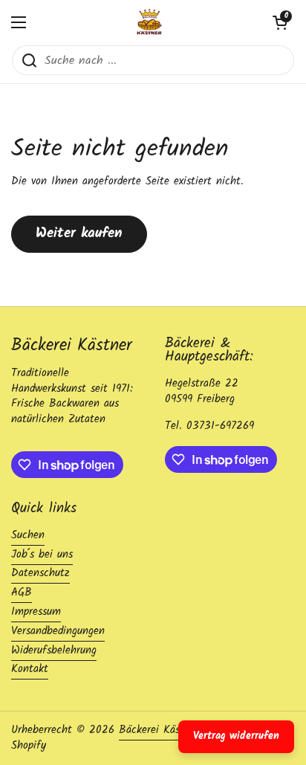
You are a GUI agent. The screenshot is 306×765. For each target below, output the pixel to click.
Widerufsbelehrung (54, 650)
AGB (21, 592)
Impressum (36, 612)
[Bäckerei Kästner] (149, 22)
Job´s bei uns (42, 555)
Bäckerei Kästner (161, 730)
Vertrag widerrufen (236, 736)
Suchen (28, 535)
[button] (280, 22)
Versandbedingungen (58, 631)
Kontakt (29, 669)
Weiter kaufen (79, 233)
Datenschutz (40, 573)
